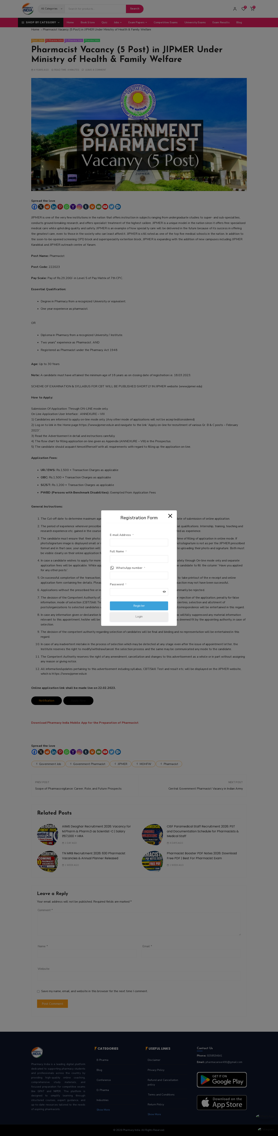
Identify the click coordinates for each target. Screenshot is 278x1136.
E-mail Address (122, 535)
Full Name (118, 551)
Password (118, 584)
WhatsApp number (130, 568)
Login (139, 616)
